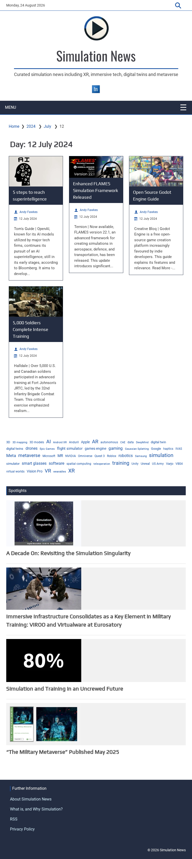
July (47, 126)
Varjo (169, 464)
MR (60, 456)
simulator (13, 464)
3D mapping (19, 442)
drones (32, 448)
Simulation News (96, 55)
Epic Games (47, 448)
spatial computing (78, 464)
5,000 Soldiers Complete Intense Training (30, 329)
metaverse (29, 455)
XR (71, 471)
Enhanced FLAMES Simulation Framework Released (95, 190)
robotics (125, 456)
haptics (168, 448)
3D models (37, 442)
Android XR (60, 442)
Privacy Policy (22, 829)
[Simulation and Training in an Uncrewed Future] (43, 660)
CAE (122, 442)
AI (48, 441)
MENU (10, 107)
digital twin (158, 442)
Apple (85, 442)
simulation (161, 455)
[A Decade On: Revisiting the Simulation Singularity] (43, 522)
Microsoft (48, 456)
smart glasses (34, 463)
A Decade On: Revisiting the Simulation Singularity (68, 553)
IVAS (179, 448)
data (131, 442)
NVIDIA (70, 456)
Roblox (111, 456)
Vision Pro (34, 471)
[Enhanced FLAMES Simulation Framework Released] (96, 167)
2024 (31, 126)
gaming (115, 448)
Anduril (74, 442)
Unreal (145, 464)
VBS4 (179, 464)
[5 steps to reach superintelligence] (36, 171)
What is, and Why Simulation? (36, 809)
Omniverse (85, 456)
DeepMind (142, 442)
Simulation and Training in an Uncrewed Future (64, 688)
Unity (135, 464)
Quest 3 (99, 456)
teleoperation (102, 464)
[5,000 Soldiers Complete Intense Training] (36, 301)
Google (156, 448)
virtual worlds (15, 471)
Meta (11, 455)
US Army (158, 464)
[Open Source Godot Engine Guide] (156, 171)
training (120, 463)
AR (95, 441)
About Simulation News (31, 799)
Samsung (141, 456)
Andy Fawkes (29, 212)
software (56, 463)
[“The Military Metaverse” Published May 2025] (43, 723)
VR (48, 471)
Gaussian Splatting (137, 448)
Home (14, 126)
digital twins (14, 448)
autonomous (109, 442)
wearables (59, 471)
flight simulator (69, 448)
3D (8, 442)
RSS (14, 819)
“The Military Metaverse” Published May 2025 (62, 751)
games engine (95, 448)
